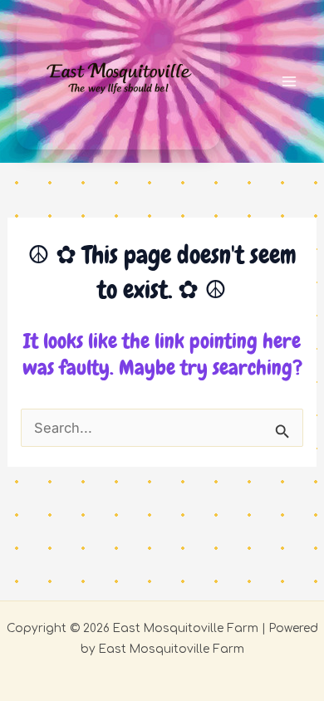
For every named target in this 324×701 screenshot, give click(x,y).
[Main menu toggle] (288, 81)
